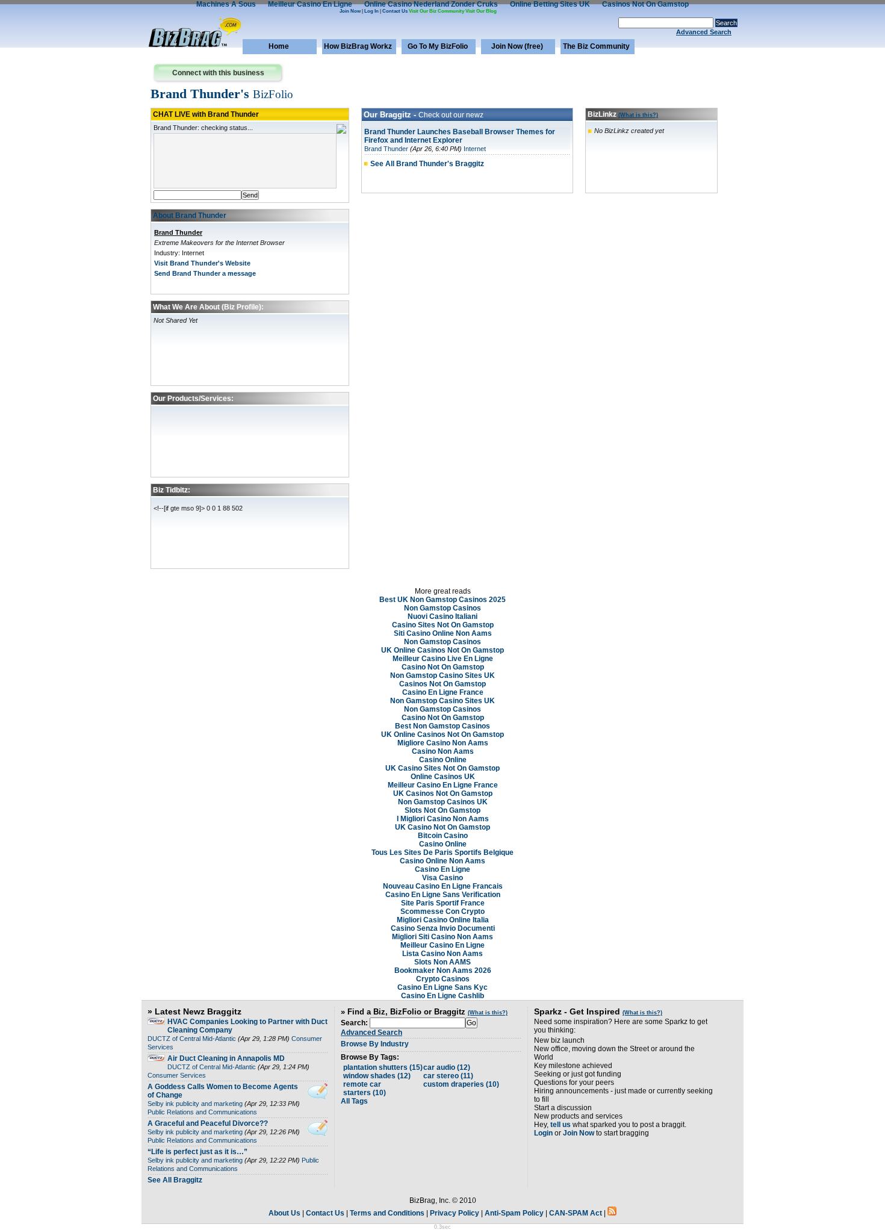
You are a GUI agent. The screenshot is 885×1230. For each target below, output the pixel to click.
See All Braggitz (175, 1180)
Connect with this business (218, 73)
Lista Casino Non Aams (442, 953)
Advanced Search (703, 32)
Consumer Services (177, 1075)
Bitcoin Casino (443, 835)
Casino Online (443, 760)
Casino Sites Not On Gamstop (443, 625)
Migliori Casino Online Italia (443, 920)
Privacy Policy (454, 1213)
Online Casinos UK (443, 776)
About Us (284, 1213)
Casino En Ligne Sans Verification (442, 894)
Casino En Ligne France (442, 692)
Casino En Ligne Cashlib (442, 996)
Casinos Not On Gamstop (442, 684)
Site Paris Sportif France (443, 903)
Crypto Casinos (443, 979)
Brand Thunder (178, 232)
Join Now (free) (517, 46)
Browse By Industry (375, 1044)
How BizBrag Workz (358, 46)
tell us (560, 1124)
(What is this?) (638, 115)
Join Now (350, 11)
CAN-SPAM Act (575, 1213)
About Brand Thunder (189, 215)
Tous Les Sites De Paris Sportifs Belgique (442, 852)
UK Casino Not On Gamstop (442, 827)
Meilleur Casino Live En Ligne (443, 658)
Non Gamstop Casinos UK (443, 802)
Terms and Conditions (387, 1213)
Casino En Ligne (442, 869)
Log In (371, 11)
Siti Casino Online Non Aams (443, 633)
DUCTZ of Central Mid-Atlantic (192, 1038)
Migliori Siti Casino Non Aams (442, 937)
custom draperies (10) (461, 1084)
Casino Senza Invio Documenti (443, 928)
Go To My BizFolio (438, 46)
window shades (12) (377, 1076)
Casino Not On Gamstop (443, 667)
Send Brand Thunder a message (205, 273)
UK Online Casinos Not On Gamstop (442, 650)
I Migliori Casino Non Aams (443, 819)
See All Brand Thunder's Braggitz (427, 164)
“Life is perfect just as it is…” (197, 1152)
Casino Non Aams (443, 751)
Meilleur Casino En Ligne (442, 945)
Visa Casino (442, 878)
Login (543, 1133)
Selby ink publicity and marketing (195, 1103)
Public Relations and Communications (202, 1112)
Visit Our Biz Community (436, 11)
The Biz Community (596, 46)
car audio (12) (446, 1067)
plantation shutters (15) (383, 1067)
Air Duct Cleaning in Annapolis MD (226, 1058)
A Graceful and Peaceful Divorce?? (208, 1123)
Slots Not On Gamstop (442, 810)
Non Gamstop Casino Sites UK (442, 675)
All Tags (354, 1101)
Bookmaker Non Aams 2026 (442, 970)
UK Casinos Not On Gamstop (442, 793)
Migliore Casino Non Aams (442, 743)
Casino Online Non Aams (442, 861)
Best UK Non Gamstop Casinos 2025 (442, 599)
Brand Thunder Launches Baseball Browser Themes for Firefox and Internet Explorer (459, 136)
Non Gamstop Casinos (442, 608)
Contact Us (395, 11)
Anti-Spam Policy (514, 1213)
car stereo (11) (448, 1076)
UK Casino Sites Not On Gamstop (442, 768)
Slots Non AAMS (442, 962)
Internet (475, 148)
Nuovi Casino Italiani (442, 616)
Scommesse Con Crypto (442, 911)
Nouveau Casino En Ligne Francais (443, 886)
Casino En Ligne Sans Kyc (442, 987)
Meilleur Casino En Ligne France (443, 785)
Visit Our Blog (481, 11)
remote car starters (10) (364, 1088)
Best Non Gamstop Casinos (442, 726)
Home (279, 46)
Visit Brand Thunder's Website (202, 263)
